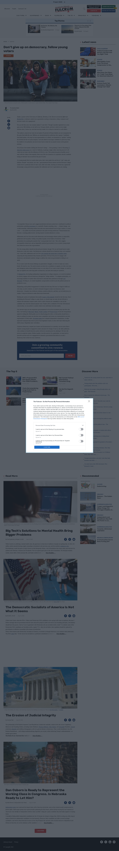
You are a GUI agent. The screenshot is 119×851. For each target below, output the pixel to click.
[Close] (89, 401)
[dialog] (59, 425)
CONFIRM (47, 447)
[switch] (81, 429)
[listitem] (59, 425)
